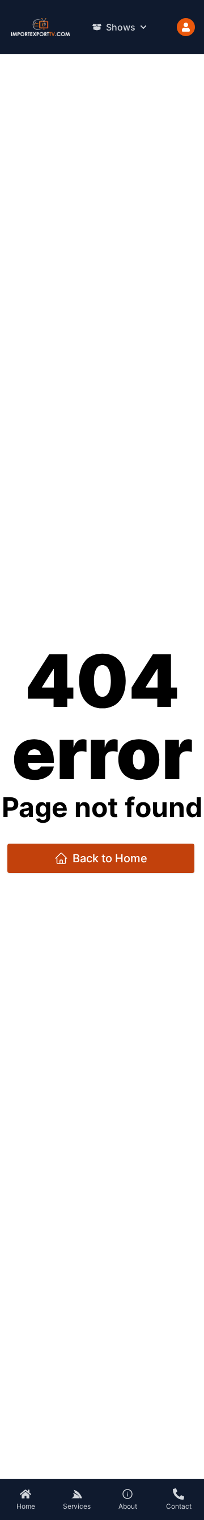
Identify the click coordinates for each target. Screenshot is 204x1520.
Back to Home (110, 858)
